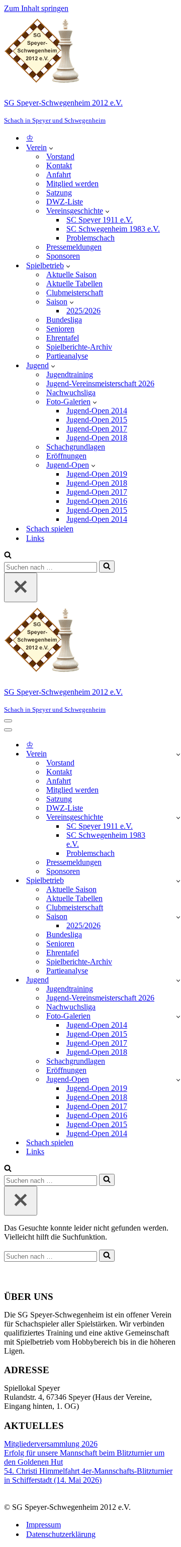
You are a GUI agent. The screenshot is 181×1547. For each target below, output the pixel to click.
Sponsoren (63, 256)
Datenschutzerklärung (61, 1534)
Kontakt (59, 165)
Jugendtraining (69, 374)
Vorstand (60, 156)
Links (35, 538)
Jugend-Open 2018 (96, 437)
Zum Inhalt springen (36, 8)
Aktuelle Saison (71, 274)
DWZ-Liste (64, 201)
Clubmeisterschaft (74, 292)
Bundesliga (64, 319)
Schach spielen (49, 528)
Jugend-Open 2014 (96, 410)
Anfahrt (58, 174)
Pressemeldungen (74, 247)
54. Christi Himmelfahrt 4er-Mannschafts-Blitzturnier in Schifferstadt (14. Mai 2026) (88, 1475)
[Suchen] (8, 555)
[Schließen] (20, 587)
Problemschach (90, 238)
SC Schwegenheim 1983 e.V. (113, 229)
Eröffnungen (66, 456)
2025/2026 (83, 310)
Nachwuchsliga (71, 392)
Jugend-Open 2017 (96, 428)
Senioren (60, 328)
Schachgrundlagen (75, 447)
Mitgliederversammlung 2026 (51, 1444)
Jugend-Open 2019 (96, 474)
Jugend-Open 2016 (96, 501)
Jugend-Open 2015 (96, 419)
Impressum (43, 1524)
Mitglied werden (72, 183)
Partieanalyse (67, 356)
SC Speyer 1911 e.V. (99, 219)
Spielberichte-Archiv (79, 347)
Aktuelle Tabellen (74, 283)
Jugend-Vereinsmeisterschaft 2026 (100, 383)
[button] (51, 147)
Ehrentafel (62, 338)
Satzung (59, 192)
